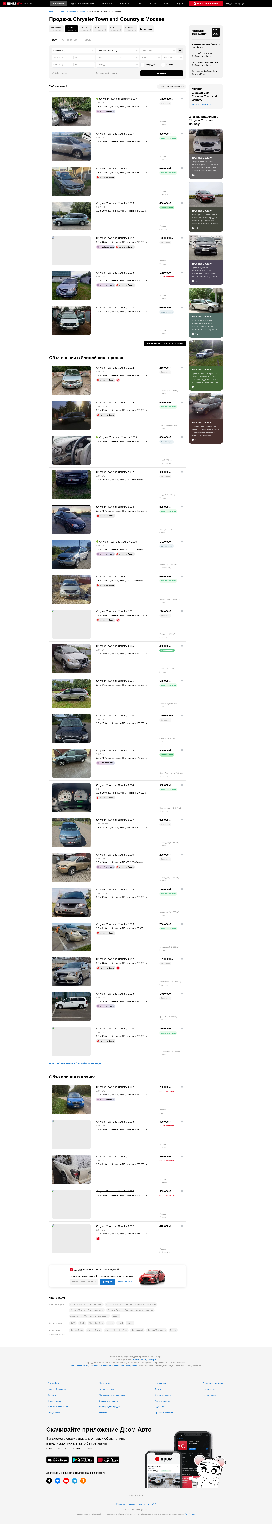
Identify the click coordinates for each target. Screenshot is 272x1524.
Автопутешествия (163, 1401)
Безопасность (209, 1389)
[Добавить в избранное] (182, 98)
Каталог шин (160, 1383)
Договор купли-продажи (110, 1407)
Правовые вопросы (164, 1413)
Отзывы (140, 3)
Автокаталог (104, 1413)
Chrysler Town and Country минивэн (86, 1310)
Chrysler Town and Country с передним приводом (130, 1310)
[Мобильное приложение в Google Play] (83, 1459)
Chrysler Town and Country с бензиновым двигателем (131, 1304)
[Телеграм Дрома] (74, 1481)
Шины (167, 3)
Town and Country (202, 158)
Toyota (110, 1323)
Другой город (146, 29)
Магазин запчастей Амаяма (112, 1395)
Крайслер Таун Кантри (199, 32)
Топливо (168, 57)
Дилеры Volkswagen (156, 1330)
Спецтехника (54, 1413)
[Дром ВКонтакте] (57, 1481)
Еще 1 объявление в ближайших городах (75, 1063)
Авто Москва (190, 1514)
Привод (101, 65)
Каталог (154, 3)
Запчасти (124, 3)
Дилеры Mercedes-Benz (116, 1330)
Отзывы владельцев (108, 1401)
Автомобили (58, 3)
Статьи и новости (163, 1395)
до (120, 57)
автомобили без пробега (125, 1366)
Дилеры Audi (137, 1330)
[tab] (54, 41)
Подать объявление (57, 1389)
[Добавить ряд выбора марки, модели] (180, 50)
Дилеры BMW (76, 1330)
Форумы (158, 1389)
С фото (169, 65)
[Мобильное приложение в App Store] (57, 1459)
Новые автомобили (79, 1366)
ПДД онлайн (160, 1407)
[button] (115, 1316)
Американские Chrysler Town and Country (89, 1316)
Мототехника (105, 1383)
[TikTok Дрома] (49, 1481)
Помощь (131, 1504)
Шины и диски (54, 1401)
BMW (72, 1323)
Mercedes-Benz (96, 1323)
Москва (29, 3)
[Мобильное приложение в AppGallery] (108, 1459)
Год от (100, 57)
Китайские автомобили (58, 1407)
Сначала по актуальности (170, 86)
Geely (82, 1323)
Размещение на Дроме (213, 1383)
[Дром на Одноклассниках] (83, 1481)
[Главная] (12, 3)
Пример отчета (125, 1281)
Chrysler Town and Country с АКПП (86, 1304)
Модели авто (135, 1495)
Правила (141, 1504)
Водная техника (106, 1389)
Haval (120, 1323)
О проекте (120, 1504)
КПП (144, 57)
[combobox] (73, 50)
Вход (235, 3)
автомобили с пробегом (100, 1366)
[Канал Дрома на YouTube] (66, 1481)
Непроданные (152, 65)
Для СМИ (152, 1504)
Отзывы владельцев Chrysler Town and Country (203, 120)
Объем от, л (58, 65)
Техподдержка (209, 1395)
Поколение (147, 50)
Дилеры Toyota (94, 1330)
